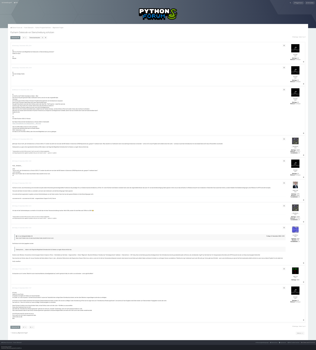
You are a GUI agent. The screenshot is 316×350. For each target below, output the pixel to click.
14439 (298, 150)
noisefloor (295, 235)
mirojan (295, 54)
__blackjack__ (295, 146)
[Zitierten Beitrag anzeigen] (32, 236)
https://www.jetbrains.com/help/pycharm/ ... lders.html (26, 123)
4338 (298, 238)
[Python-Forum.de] (158, 14)
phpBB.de (19, 348)
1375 (298, 194)
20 (298, 58)
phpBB (9, 346)
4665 (298, 279)
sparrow (295, 276)
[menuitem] (15, 2)
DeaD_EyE (295, 190)
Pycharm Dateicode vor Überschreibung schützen (32, 32)
